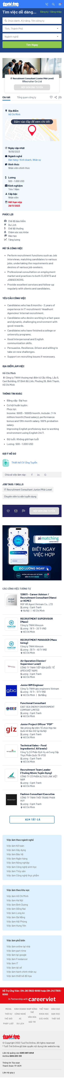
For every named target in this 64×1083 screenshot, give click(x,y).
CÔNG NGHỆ (20, 1013)
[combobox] (32, 20)
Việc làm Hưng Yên (16, 925)
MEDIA (8, 1009)
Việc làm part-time (16, 950)
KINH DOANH (20, 1009)
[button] (53, 3)
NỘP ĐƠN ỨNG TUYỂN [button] (32, 87)
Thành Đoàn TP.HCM (11, 1065)
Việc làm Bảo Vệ (15, 854)
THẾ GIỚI (8, 1018)
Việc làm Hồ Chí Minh (17, 896)
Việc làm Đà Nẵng (16, 917)
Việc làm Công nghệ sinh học (22, 866)
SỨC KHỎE (44, 1018)
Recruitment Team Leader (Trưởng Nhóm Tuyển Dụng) (36, 771)
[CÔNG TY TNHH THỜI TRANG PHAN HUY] (11, 799)
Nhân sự (37, 159)
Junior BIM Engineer (31, 684)
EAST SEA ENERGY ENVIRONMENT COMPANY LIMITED (37, 708)
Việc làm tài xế (14, 967)
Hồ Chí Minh (14, 114)
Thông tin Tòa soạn (11, 1062)
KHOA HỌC (44, 1013)
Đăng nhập (56, 11)
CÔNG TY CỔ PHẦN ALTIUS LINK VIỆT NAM (38, 778)
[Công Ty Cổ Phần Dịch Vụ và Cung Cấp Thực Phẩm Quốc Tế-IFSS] (11, 751)
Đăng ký (44, 11)
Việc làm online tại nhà (18, 946)
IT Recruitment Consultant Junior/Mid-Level (28, 489)
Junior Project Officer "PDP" (36, 724)
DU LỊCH (20, 1023)
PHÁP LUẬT (8, 1023)
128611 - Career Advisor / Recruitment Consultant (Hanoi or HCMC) (38, 597)
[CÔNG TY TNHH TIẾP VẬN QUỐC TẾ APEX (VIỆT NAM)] (11, 666)
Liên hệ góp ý (8, 1072)
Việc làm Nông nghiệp (18, 862)
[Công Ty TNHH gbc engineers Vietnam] (11, 690)
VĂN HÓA (32, 1017)
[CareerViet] (42, 999)
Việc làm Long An (16, 912)
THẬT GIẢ (56, 1018)
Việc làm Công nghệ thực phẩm (23, 875)
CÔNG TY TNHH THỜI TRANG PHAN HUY (37, 799)
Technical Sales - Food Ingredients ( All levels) (33, 747)
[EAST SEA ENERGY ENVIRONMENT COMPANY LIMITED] (11, 708)
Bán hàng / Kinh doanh (20, 159)
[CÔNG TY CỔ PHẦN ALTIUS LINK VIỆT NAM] (11, 775)
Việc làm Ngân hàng (17, 858)
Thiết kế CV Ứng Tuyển (24, 462)
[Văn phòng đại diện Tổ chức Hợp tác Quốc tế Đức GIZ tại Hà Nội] (11, 730)
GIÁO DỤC (55, 1009)
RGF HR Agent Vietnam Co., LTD (36, 604)
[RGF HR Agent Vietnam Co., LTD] (11, 600)
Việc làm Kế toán (15, 845)
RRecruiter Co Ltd (32, 81)
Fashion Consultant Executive (37, 794)
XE (20, 1018)
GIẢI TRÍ (32, 1022)
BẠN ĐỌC (55, 1013)
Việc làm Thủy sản (16, 871)
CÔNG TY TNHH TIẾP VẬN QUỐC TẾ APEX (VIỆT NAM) (37, 669)
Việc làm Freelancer (17, 959)
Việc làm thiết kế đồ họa (19, 975)
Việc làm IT (12, 963)
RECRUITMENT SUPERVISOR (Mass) (36, 620)
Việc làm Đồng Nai (16, 908)
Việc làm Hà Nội (15, 900)
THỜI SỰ (8, 1013)
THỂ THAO (44, 1009)
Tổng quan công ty (26, 97)
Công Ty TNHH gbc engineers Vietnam (39, 688)
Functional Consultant (33, 703)
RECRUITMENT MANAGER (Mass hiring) (38, 641)
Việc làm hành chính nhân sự (21, 971)
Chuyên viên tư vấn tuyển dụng (20, 496)
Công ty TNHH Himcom (31, 625)
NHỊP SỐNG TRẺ (32, 1010)
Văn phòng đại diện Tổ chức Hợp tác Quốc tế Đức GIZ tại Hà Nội (38, 729)
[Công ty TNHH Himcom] (11, 624)
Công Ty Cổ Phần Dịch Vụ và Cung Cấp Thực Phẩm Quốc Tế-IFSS (39, 754)
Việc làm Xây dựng (16, 849)
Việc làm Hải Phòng (17, 921)
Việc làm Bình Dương (17, 904)
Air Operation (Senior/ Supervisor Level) (33, 662)
